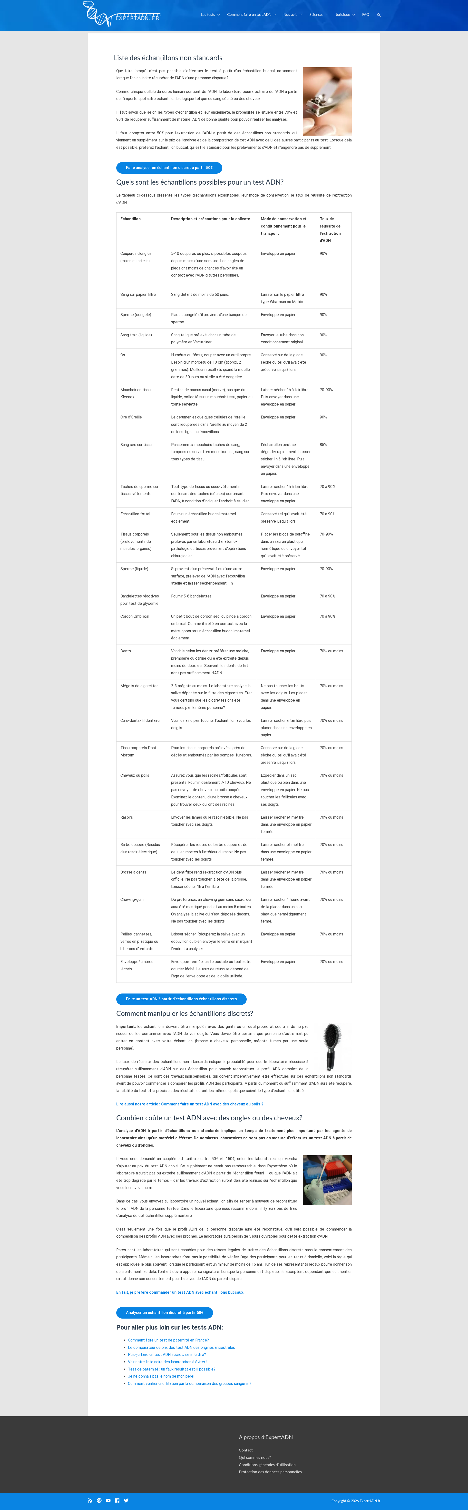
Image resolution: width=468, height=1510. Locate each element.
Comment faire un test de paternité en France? (168, 1340)
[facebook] (119, 1500)
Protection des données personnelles (270, 1472)
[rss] (92, 1500)
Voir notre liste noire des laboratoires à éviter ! (167, 1362)
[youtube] (110, 1500)
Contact (246, 1450)
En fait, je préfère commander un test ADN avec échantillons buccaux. (180, 1292)
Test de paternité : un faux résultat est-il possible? (171, 1369)
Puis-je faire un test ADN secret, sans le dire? (167, 1354)
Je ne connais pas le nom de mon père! (161, 1376)
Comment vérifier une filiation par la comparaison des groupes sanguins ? (190, 1383)
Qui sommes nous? (255, 1458)
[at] (101, 1500)
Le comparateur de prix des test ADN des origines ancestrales (181, 1347)
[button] (379, 15)
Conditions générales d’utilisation (267, 1465)
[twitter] (127, 1500)
